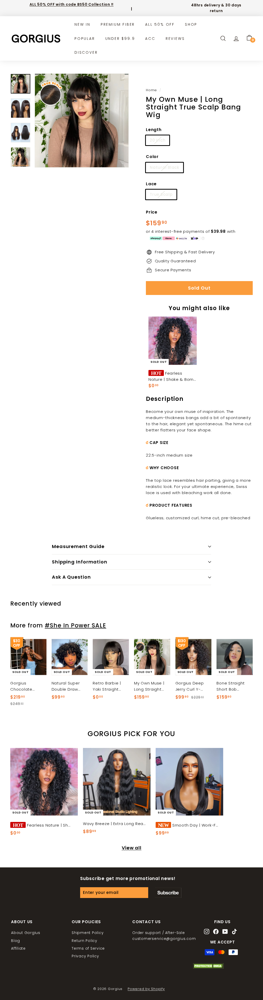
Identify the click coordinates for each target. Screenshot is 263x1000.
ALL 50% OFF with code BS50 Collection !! (72, 4)
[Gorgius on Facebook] (216, 932)
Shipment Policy (88, 932)
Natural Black (164, 167)
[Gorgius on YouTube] (225, 932)
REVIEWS (175, 38)
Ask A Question (71, 577)
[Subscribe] (168, 892)
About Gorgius (25, 932)
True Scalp (161, 194)
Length (154, 130)
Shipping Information (79, 562)
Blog (15, 940)
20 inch (157, 140)
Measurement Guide (78, 546)
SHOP (191, 24)
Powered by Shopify (146, 988)
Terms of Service (88, 948)
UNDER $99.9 (120, 38)
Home (151, 90)
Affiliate (18, 948)
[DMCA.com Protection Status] (208, 967)
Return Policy (84, 940)
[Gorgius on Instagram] (206, 932)
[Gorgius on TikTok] (234, 932)
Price (151, 212)
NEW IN (82, 24)
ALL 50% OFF (160, 24)
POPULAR (84, 38)
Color (152, 157)
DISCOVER (86, 52)
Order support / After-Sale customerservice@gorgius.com (164, 935)
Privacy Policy (85, 956)
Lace (151, 184)
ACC (150, 38)
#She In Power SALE (75, 625)
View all (132, 848)
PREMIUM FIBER (118, 24)
